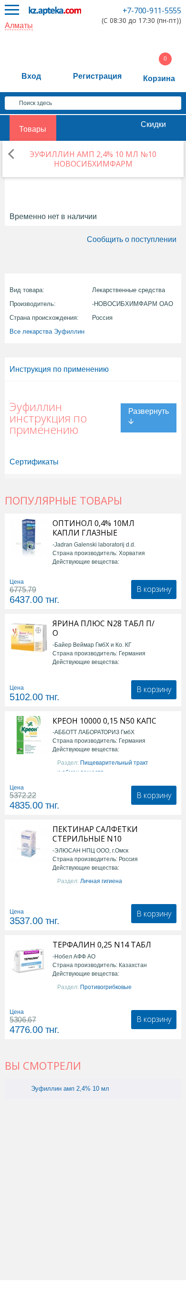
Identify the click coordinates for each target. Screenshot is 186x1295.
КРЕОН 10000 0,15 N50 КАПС (104, 721)
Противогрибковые (106, 987)
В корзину (153, 589)
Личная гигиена (101, 881)
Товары (32, 129)
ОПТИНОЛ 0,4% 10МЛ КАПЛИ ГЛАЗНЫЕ (93, 527)
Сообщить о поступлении (131, 239)
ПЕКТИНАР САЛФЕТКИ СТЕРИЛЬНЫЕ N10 (95, 833)
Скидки (153, 124)
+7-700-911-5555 (152, 10)
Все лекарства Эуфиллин (47, 331)
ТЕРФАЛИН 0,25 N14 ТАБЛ (101, 944)
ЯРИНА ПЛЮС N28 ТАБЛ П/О (103, 628)
